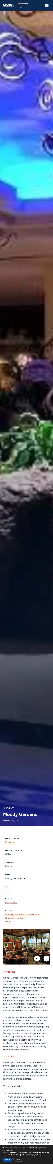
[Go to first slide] (46, 959)
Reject (18, 1160)
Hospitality (11, 902)
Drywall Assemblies (15, 918)
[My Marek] (23, 3)
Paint (8, 921)
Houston (9, 842)
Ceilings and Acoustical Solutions (22, 914)
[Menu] (47, 5)
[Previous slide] (37, 959)
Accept (7, 1160)
